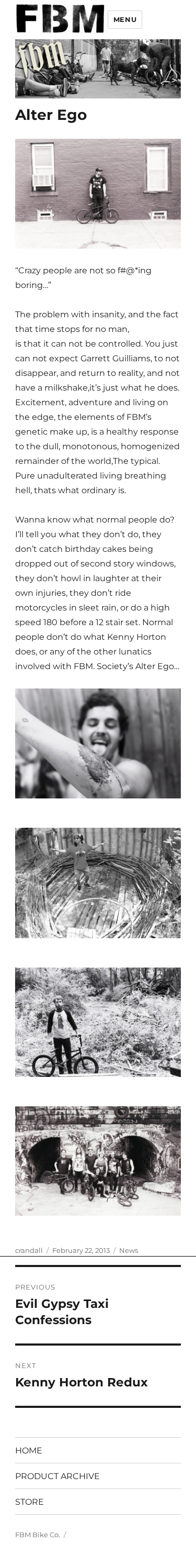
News (128, 1250)
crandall (29, 1250)
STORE (29, 1502)
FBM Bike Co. (37, 1534)
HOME (28, 1451)
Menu (124, 19)
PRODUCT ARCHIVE (57, 1476)
